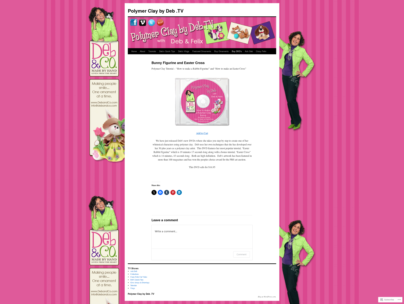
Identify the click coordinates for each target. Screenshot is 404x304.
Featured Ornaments (201, 51)
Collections (134, 274)
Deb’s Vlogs (183, 51)
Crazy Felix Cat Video (138, 277)
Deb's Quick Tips (136, 279)
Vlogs (132, 288)
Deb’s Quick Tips (167, 51)
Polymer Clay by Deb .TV (156, 10)
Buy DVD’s (237, 51)
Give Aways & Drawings (139, 282)
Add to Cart (202, 133)
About (142, 51)
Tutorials (152, 51)
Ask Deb (249, 51)
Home (134, 51)
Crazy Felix (261, 51)
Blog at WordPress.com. (267, 296)
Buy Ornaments (221, 51)
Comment (242, 254)
